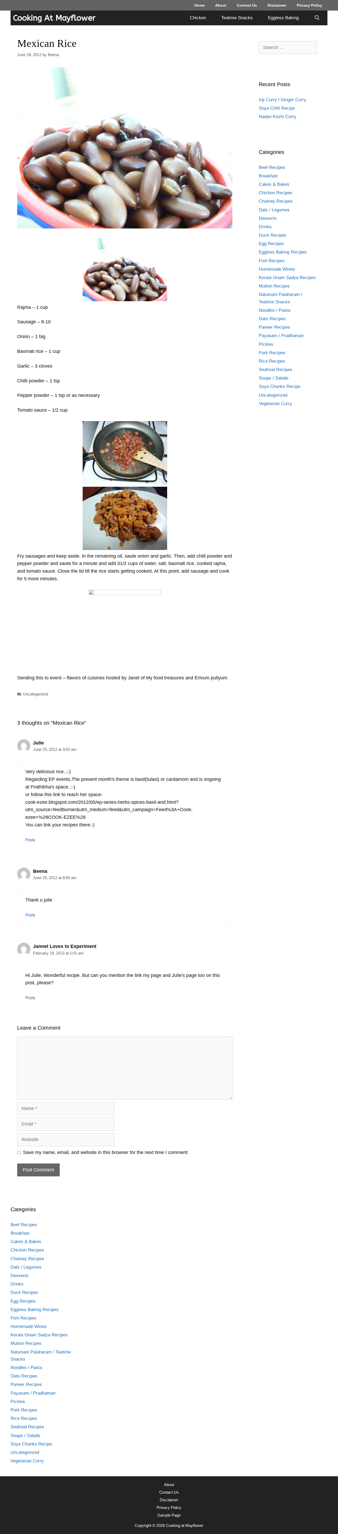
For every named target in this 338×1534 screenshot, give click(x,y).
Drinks (265, 226)
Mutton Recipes (274, 286)
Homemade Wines (277, 269)
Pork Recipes (272, 352)
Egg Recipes (271, 243)
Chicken (198, 17)
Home (199, 5)
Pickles (266, 344)
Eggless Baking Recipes (283, 252)
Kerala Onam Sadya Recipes (287, 277)
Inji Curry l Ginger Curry (282, 99)
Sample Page (169, 1515)
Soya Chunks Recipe (279, 386)
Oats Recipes (272, 318)
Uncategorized (35, 694)
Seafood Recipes (275, 369)
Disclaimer (276, 5)
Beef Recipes (272, 167)
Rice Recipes (272, 361)
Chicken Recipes (275, 192)
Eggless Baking (283, 17)
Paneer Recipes (274, 327)
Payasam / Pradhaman (281, 335)
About (220, 5)
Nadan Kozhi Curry (277, 116)
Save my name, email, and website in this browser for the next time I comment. (106, 1152)
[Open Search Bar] (316, 18)
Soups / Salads (274, 378)
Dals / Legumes (274, 209)
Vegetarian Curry (275, 403)
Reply (30, 839)
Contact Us (247, 5)
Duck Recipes (273, 235)
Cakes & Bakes (274, 184)
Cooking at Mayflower (54, 18)
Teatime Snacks (237, 17)
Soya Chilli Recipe (277, 108)
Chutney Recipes (276, 201)
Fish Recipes (272, 260)
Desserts (268, 218)
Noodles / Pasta (274, 310)
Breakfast (268, 175)
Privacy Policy (309, 5)
